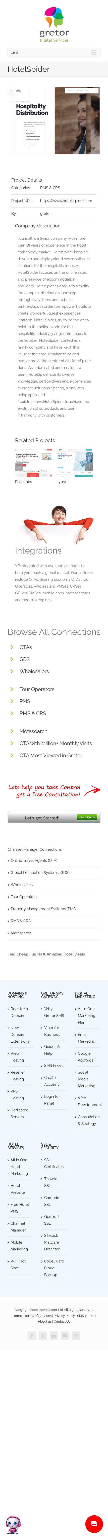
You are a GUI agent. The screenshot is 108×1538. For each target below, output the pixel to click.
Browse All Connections (54, 632)
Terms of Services (37, 1316)
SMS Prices (53, 1065)
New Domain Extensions (20, 1035)
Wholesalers (34, 671)
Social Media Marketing (86, 1079)
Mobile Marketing (19, 1245)
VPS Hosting (17, 1094)
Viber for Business (52, 1031)
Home (17, 1316)
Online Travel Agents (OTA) (34, 860)
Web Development (88, 1101)
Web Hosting (17, 1057)
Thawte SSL (50, 1182)
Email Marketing (86, 1038)
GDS (25, 659)
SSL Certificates (54, 1163)
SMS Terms (85, 1316)
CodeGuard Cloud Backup (54, 1268)
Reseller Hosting (18, 1075)
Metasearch (33, 731)
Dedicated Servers (19, 1113)
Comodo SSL (51, 1201)
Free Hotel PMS (20, 1208)
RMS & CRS (50, 188)
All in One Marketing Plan (86, 1016)
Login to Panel (51, 1100)
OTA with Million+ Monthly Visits (56, 743)
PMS (25, 701)
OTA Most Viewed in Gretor (51, 756)
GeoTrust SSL (52, 1220)
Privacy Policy (64, 1316)
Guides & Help (52, 1050)
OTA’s (26, 647)
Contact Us (62, 1321)
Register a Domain (19, 1012)
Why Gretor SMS (54, 1012)
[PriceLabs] (33, 463)
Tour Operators (37, 689)
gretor (45, 213)
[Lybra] (75, 463)
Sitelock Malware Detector (52, 1242)
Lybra (61, 482)
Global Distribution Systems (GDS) (40, 872)
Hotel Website (18, 1189)
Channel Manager (18, 1227)
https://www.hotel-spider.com (66, 200)
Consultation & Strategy (88, 1120)
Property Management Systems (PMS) (44, 909)
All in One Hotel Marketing (19, 1167)
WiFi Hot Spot (18, 1264)
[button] (19, 467)
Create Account (51, 1081)
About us (44, 1321)
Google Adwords (85, 1057)
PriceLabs (23, 482)
